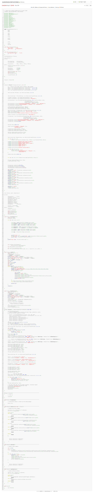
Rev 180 (32, 7)
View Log (57, 7)
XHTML (54, 491)
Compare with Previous (43, 7)
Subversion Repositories (10, 2)
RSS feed (62, 7)
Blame (37, 7)
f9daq (22, 2)
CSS (56, 491)
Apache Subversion (47, 491)
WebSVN (41, 491)
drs (5, 5)
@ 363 (12, 5)
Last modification (51, 7)
